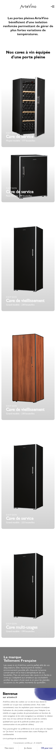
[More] (28, 105)
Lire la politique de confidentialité (15, 738)
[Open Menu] (52, 6)
